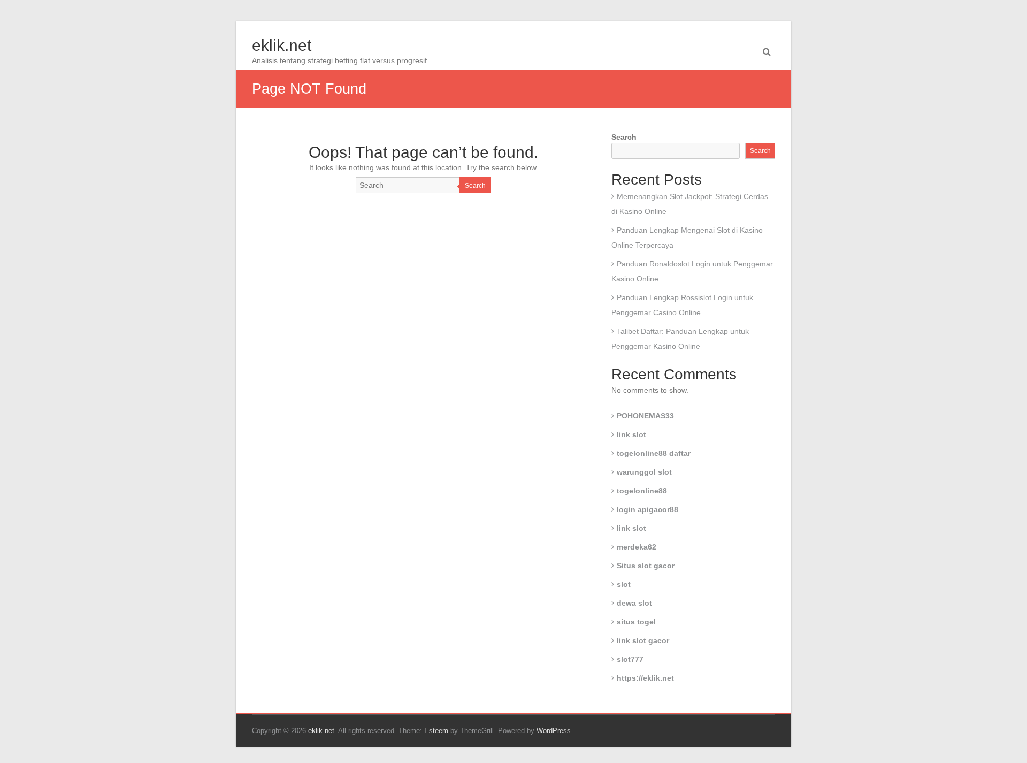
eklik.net (281, 45)
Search (475, 185)
